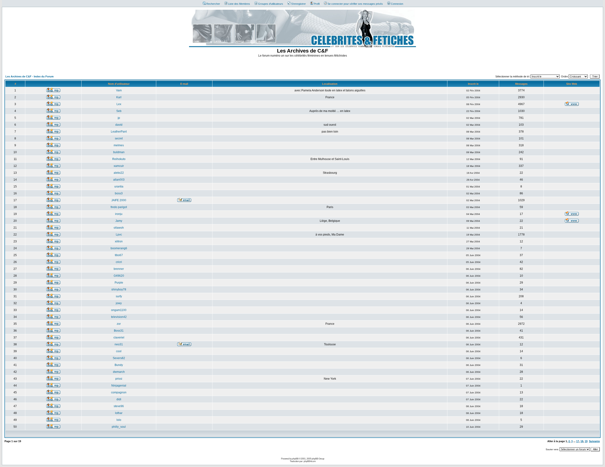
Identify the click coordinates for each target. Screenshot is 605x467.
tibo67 (119, 255)
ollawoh (119, 227)
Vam (119, 90)
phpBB (295, 458)
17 (577, 441)
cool (118, 351)
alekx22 (119, 172)
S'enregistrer (298, 3)
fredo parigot (119, 207)
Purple (119, 282)
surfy (119, 296)
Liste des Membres (239, 3)
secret (119, 138)
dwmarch (119, 372)
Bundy (119, 365)
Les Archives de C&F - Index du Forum (29, 76)
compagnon (118, 392)
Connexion (397, 3)
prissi (118, 378)
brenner (119, 269)
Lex (119, 104)
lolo (119, 420)
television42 (119, 317)
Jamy (118, 220)
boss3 (119, 193)
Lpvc (119, 234)
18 (581, 441)
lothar (118, 413)
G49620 (119, 275)
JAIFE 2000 (118, 200)
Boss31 (119, 330)
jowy (119, 303)
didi (119, 399)
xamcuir (119, 166)
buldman (119, 152)
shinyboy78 (118, 289)
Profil (317, 3)
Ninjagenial (118, 385)
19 (586, 441)
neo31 (119, 344)
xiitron (119, 241)
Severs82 (119, 358)
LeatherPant (119, 131)
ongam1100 (118, 310)
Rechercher (213, 3)
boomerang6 (119, 248)
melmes (119, 145)
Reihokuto (118, 159)
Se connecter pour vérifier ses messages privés (355, 3)
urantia (118, 186)
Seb (118, 111)
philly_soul (119, 426)
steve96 (119, 406)
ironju (118, 214)
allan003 (119, 179)
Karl (118, 97)
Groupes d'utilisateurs (270, 3)
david (118, 124)
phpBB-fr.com (309, 461)
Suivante (594, 441)
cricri (119, 262)
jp (119, 118)
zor (119, 323)
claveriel (118, 337)
